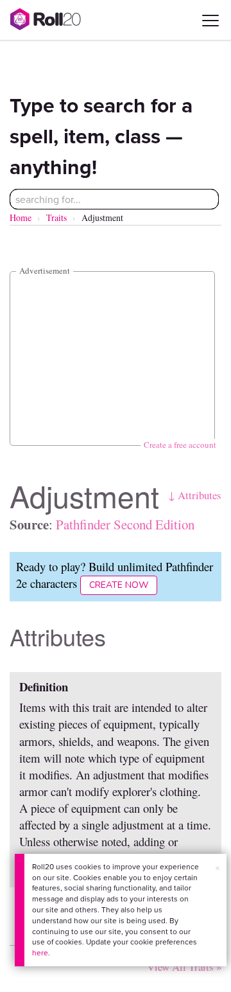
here (40, 952)
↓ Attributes (194, 495)
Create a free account (180, 444)
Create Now (118, 585)
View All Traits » (184, 966)
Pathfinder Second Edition (125, 524)
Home (20, 217)
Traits (56, 217)
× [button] (217, 868)
